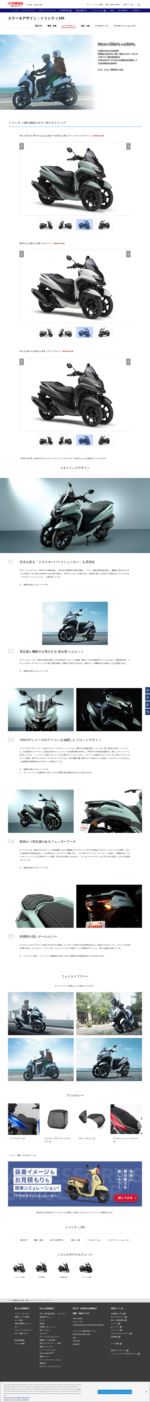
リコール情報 (98, 4)
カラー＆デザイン (69, 26)
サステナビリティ (117, 1317)
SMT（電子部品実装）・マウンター (53, 1314)
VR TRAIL (76, 1341)
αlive (74, 1338)
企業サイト (126, 4)
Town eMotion (78, 1318)
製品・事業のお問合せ (113, 4)
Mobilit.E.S (76, 1344)
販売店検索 (80, 10)
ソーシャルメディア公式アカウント (124, 1354)
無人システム (44, 1330)
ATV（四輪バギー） (22, 1333)
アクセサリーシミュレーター (124, 26)
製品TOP (38, 26)
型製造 (42, 1323)
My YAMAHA (123, 10)
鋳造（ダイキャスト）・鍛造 (50, 1343)
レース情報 (115, 1343)
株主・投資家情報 (117, 1320)
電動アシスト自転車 (22, 1317)
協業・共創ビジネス (81, 1313)
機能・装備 (52, 26)
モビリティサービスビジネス (50, 1366)
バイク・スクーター (36, 1300)
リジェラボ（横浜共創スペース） (85, 1331)
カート (17, 1327)
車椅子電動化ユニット (23, 1323)
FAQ (112, 10)
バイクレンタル (97, 10)
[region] (75, 1392)
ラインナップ (27, 10)
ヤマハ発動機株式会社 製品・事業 (18, 1300)
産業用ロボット (45, 1317)
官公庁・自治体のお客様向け (85, 1308)
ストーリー (115, 1330)
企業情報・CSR (117, 1314)
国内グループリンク (118, 1350)
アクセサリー (100, 26)
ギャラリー (115, 1327)
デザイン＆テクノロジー (120, 1333)
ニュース (114, 1323)
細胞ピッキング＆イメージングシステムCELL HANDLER (48, 1350)
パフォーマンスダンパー (24, 1330)
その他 (134, 10)
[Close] (146, 1391)
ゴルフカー (44, 1333)
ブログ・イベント (45, 10)
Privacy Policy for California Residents (17, 1397)
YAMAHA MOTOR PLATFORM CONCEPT (88, 1325)
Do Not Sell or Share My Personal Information (115, 1392)
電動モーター (44, 1356)
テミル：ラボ (78, 1322)
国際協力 (43, 1363)
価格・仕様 (85, 26)
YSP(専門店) (64, 10)
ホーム (89, 4)
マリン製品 (19, 1320)
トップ (14, 10)
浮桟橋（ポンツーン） (48, 1327)
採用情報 (114, 1337)
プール (42, 1320)
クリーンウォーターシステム (50, 1360)
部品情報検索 (20, 1340)
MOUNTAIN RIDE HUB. (81, 1334)
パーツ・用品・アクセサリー (21, 1155)
